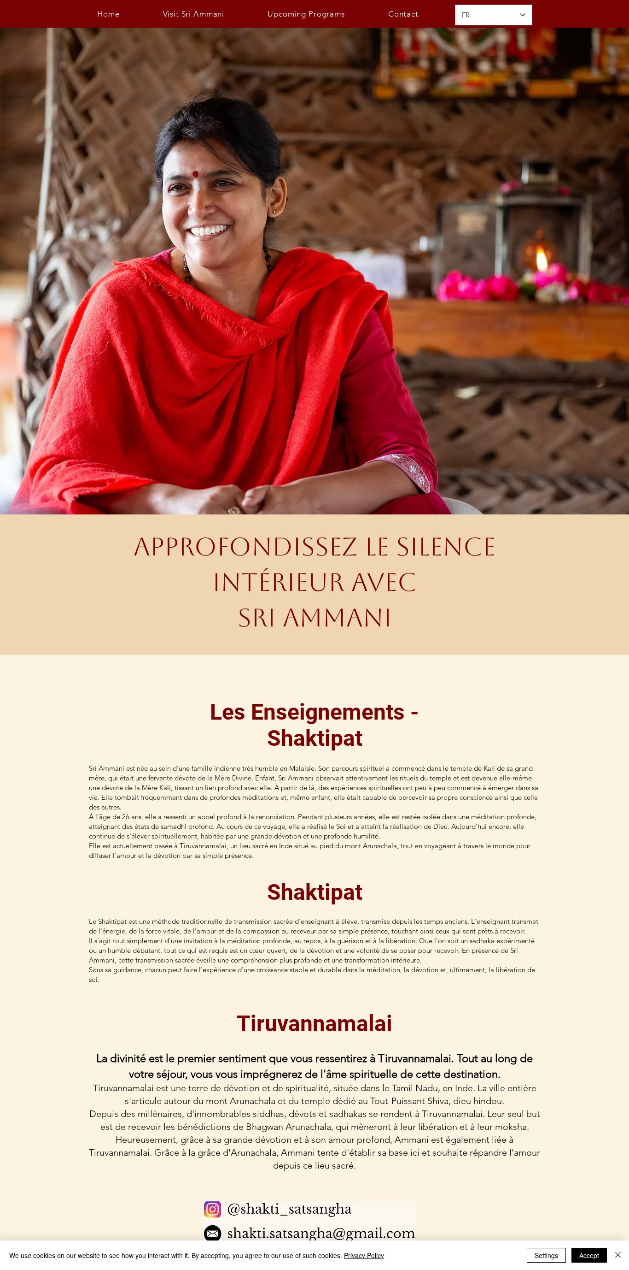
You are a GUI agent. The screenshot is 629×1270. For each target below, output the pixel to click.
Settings (546, 1255)
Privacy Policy (364, 1255)
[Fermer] (617, 1255)
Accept (589, 1255)
